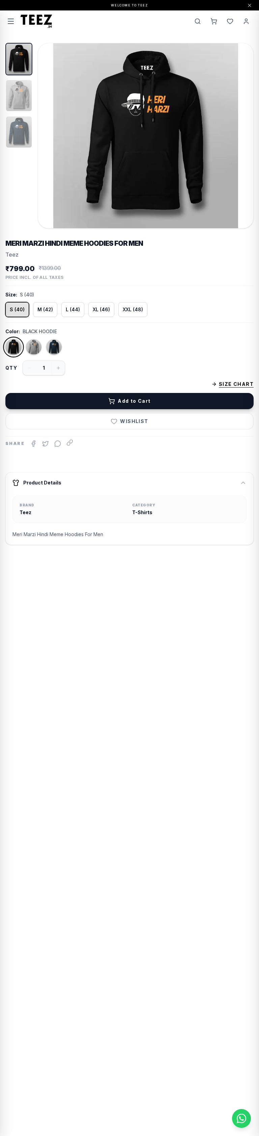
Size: (11, 294)
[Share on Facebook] (33, 443)
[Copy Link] (69, 442)
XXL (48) (133, 309)
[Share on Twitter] (45, 443)
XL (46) (101, 309)
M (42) (45, 309)
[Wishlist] (230, 21)
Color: (12, 331)
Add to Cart (134, 401)
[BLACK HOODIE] (14, 347)
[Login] (246, 21)
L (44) (73, 309)
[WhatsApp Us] (241, 1118)
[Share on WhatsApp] (57, 443)
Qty (11, 368)
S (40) (17, 309)
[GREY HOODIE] (34, 347)
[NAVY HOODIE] (54, 347)
